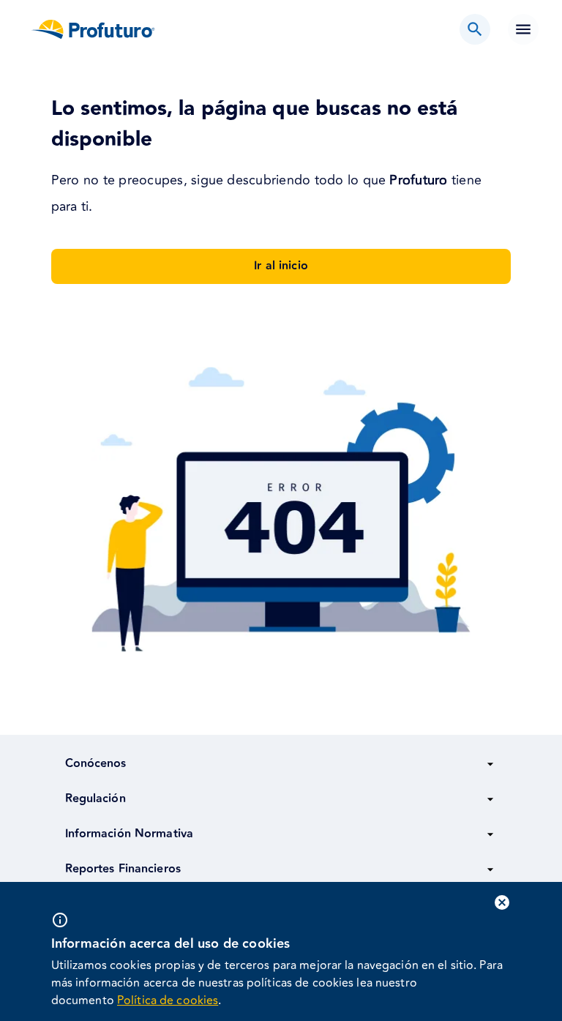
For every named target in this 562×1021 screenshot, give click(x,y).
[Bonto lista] (475, 29)
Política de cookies (167, 1000)
